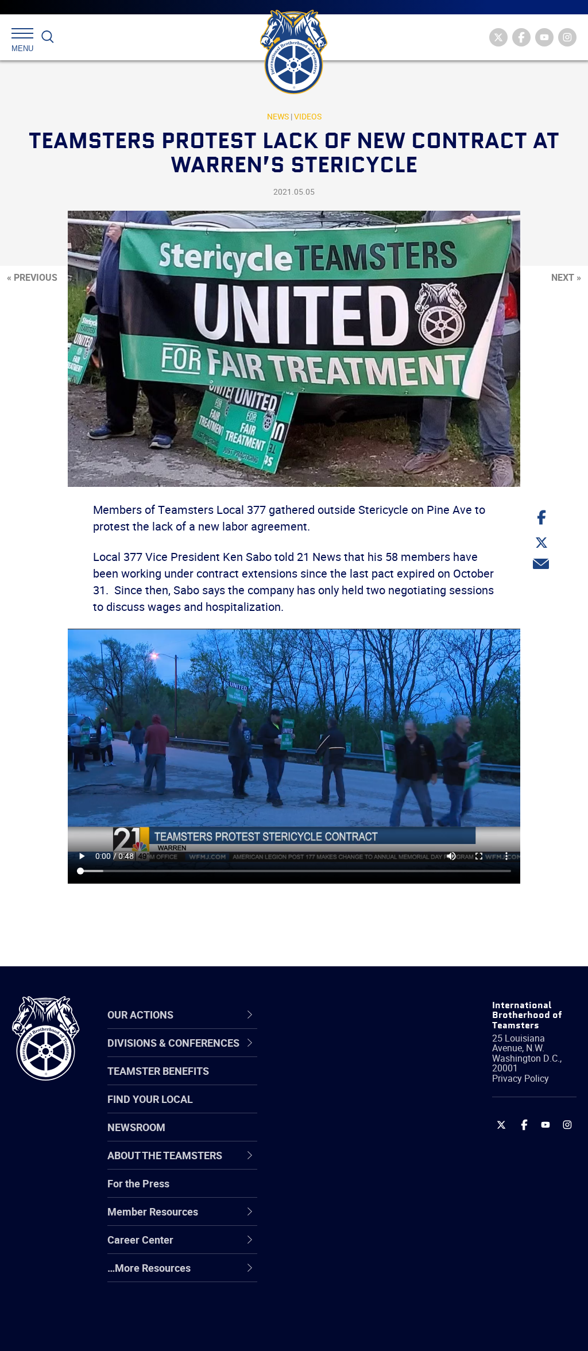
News (278, 116)
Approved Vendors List (349, 1164)
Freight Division (332, 1274)
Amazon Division (335, 1081)
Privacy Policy (520, 1078)
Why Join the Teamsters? (355, 1054)
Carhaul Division (334, 1164)
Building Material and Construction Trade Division (345, 1136)
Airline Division (330, 1054)
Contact (315, 1054)
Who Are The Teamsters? (355, 1054)
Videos (308, 116)
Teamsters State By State (356, 1054)
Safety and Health (338, 1109)
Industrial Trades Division (354, 1329)
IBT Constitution (334, 1164)
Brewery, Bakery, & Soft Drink (350, 1109)
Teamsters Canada (341, 1137)
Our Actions (330, 1014)
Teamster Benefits (158, 1071)
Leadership (323, 1081)
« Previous (32, 277)
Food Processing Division (354, 1247)
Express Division (334, 1219)
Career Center (336, 1014)
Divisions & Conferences (333, 1014)
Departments (327, 1137)
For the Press (138, 1183)
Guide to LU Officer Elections (340, 1191)
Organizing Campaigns (349, 1054)
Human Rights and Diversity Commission (347, 1302)
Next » (566, 277)
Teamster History (337, 1109)
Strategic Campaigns (345, 1081)
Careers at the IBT (338, 1081)
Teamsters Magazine (346, 1081)
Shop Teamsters (335, 1109)
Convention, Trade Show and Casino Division (353, 1191)
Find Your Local (150, 1099)
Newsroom (136, 1127)
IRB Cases (320, 1192)
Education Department (348, 1081)
